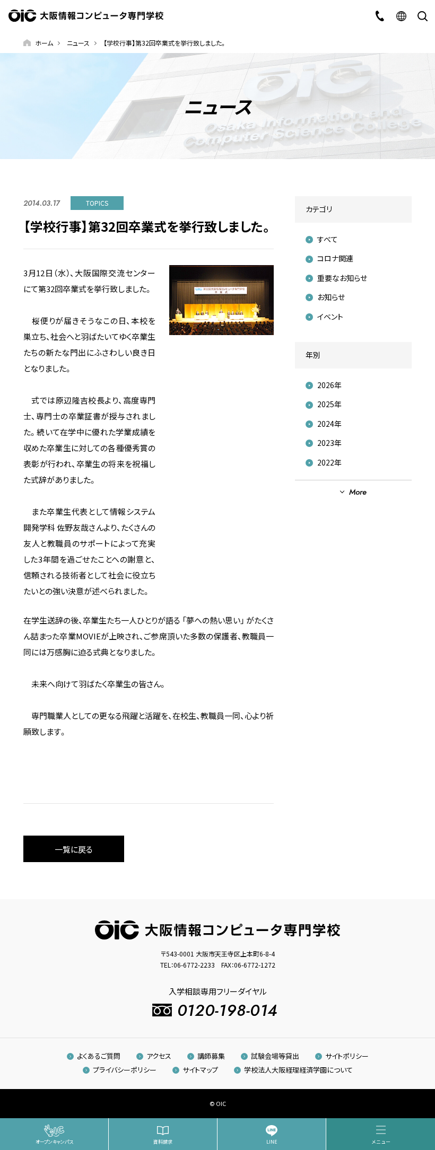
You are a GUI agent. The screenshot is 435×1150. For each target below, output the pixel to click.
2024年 (329, 423)
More (358, 492)
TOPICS (97, 202)
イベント (330, 316)
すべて (327, 239)
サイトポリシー (347, 1056)
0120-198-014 (227, 1010)
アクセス (158, 1056)
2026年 (329, 385)
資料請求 (162, 1141)
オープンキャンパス (54, 1141)
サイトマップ (200, 1070)
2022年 (329, 462)
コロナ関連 (335, 258)
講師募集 (211, 1056)
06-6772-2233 (194, 964)
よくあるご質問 (98, 1056)
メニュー (380, 1141)
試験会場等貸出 (275, 1056)
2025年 (329, 404)
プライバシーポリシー (124, 1070)
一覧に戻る (74, 849)
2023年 (329, 442)
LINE (271, 1141)
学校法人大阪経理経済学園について (298, 1070)
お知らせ (331, 297)
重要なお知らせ (342, 278)
